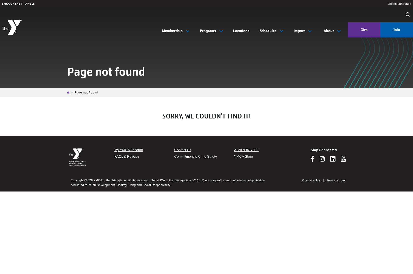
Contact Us (182, 150)
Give (364, 29)
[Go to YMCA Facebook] (312, 160)
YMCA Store (243, 156)
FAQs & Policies (126, 156)
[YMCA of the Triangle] (13, 27)
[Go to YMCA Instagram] (322, 160)
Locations (241, 30)
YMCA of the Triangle (18, 4)
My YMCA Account (128, 150)
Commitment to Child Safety (195, 156)
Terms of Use (336, 180)
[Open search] (408, 15)
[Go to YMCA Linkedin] (333, 160)
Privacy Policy (311, 180)
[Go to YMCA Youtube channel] (343, 159)
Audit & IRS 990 (246, 150)
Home (69, 92)
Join (396, 29)
